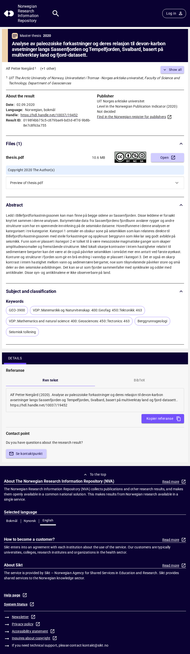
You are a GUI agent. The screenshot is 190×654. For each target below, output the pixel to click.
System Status (15, 604)
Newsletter (20, 617)
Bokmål (11, 521)
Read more (170, 482)
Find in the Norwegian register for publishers (131, 117)
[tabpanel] (95, 400)
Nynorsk (30, 521)
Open (164, 158)
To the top (98, 474)
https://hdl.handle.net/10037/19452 (49, 115)
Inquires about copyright (31, 638)
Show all (175, 69)
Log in (171, 13)
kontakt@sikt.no (95, 645)
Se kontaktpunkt (29, 454)
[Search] (55, 13)
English (48, 520)
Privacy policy (22, 624)
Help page (12, 595)
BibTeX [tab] (139, 380)
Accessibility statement (30, 631)
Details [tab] (15, 358)
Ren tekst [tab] (50, 380)
